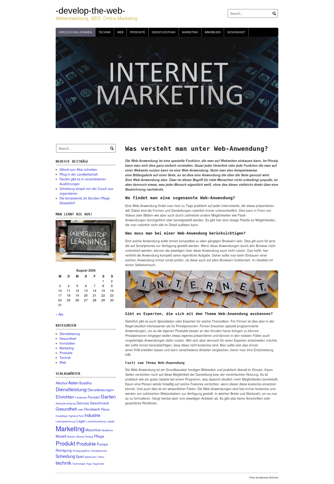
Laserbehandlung (96, 421)
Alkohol (61, 382)
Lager (81, 420)
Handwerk (92, 408)
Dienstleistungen (100, 389)
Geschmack (99, 402)
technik (63, 462)
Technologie (78, 463)
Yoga (89, 463)
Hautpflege (61, 416)
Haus (105, 408)
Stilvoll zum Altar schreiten (78, 169)
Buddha (85, 382)
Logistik (110, 421)
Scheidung (65, 456)
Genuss (83, 402)
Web (120, 32)
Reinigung (64, 450)
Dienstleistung (163, 32)
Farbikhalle (81, 397)
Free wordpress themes (263, 477)
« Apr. (60, 314)
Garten (108, 396)
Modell (61, 436)
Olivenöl (80, 436)
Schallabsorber (99, 450)
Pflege (99, 436)
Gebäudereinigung (66, 403)
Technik (105, 32)
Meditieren (107, 430)
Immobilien (213, 32)
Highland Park (76, 416)
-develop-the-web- (90, 10)
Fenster (94, 396)
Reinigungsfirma (81, 450)
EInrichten (65, 397)
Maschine (93, 429)
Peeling (89, 436)
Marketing (190, 32)
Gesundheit (236, 32)
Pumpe (102, 443)
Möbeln (71, 436)
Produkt (65, 443)
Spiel (80, 456)
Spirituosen (91, 457)
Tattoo (100, 457)
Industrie (92, 415)
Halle (80, 409)
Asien (73, 383)
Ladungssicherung (65, 421)
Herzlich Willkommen (75, 32)
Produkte (137, 32)
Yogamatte (98, 463)
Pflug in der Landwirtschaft (79, 174)
